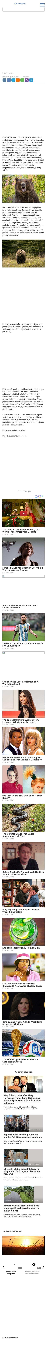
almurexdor (20, 3)
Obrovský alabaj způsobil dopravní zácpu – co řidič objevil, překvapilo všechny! (22, 1171)
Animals (26, 76)
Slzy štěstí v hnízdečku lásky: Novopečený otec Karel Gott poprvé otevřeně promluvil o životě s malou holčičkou (22, 1099)
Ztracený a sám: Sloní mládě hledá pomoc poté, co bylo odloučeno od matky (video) (22, 1208)
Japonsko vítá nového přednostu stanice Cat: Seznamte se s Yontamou (23, 1136)
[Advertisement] (23, 41)
